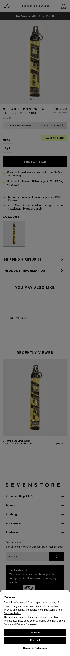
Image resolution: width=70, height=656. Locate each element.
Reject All (35, 640)
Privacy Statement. (27, 624)
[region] (35, 623)
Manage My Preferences (35, 648)
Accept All (35, 632)
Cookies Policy (12, 613)
